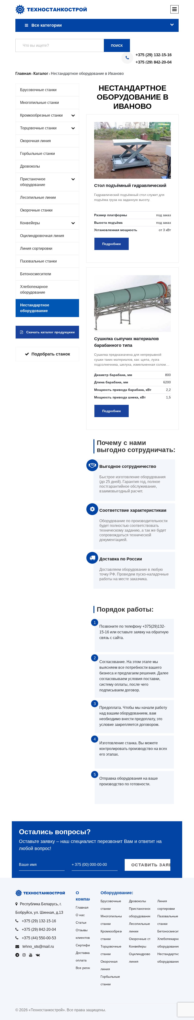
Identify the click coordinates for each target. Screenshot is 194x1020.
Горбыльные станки (37, 154)
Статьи (81, 922)
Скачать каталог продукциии (50, 332)
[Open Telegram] (18, 955)
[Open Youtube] (32, 955)
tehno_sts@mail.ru (38, 946)
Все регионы (85, 968)
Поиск (117, 45)
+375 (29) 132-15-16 (154, 55)
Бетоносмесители (35, 274)
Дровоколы (30, 166)
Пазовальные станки (38, 261)
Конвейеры (30, 223)
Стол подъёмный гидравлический (130, 185)
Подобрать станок (50, 354)
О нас (80, 915)
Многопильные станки (39, 103)
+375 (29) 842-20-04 (154, 62)
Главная (82, 907)
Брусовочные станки (38, 90)
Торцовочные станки (38, 128)
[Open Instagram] (25, 955)
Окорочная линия (35, 141)
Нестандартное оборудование (34, 308)
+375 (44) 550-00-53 (39, 938)
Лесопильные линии (38, 197)
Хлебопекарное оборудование (34, 289)
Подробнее (111, 244)
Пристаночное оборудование (32, 182)
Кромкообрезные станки (41, 115)
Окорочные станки (36, 210)
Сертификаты (86, 945)
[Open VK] (39, 955)
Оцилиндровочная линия (42, 236)
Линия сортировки (36, 248)
